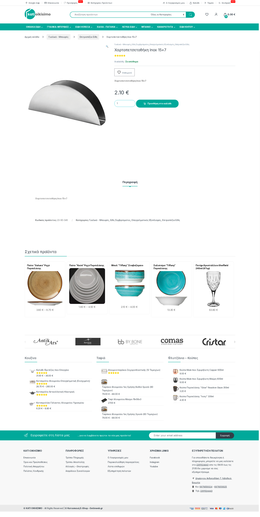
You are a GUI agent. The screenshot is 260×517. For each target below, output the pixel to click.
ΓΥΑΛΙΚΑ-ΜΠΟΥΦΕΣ (58, 27)
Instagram (154, 462)
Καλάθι (196, 3)
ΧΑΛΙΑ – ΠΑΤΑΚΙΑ (106, 27)
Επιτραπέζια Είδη (88, 37)
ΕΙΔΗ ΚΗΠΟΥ (186, 27)
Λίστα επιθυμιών (116, 466)
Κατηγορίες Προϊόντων (101, 3)
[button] (107, 46)
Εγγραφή (225, 435)
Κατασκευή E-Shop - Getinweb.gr (85, 508)
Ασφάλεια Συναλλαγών (78, 471)
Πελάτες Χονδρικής (33, 471)
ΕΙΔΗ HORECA (82, 27)
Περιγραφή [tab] (130, 182)
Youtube (154, 466)
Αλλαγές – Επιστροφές (77, 466)
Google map (34, 3)
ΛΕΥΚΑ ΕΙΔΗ (128, 27)
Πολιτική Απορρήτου (33, 466)
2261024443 (202, 464)
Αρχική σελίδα (32, 37)
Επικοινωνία (53, 3)
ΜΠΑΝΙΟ (145, 27)
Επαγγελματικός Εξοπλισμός (162, 44)
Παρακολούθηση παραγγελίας (123, 462)
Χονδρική (228, 2)
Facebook (155, 457)
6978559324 (206, 486)
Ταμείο (210, 3)
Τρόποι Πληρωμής (75, 457)
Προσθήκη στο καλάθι (159, 103)
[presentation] (234, 342)
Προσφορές (74, 2)
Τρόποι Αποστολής (75, 462)
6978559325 (220, 486)
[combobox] (109, 15)
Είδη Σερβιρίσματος (140, 44)
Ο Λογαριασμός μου (175, 3)
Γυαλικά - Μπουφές (58, 37)
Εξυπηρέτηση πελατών (119, 471)
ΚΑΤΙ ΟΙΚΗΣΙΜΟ (34, 508)
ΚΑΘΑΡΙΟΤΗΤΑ (165, 27)
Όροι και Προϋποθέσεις (35, 462)
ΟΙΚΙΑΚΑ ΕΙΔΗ (33, 27)
